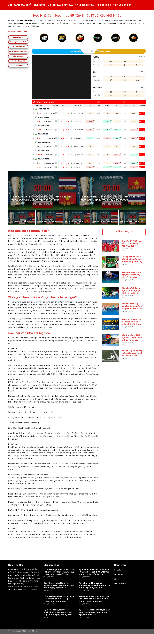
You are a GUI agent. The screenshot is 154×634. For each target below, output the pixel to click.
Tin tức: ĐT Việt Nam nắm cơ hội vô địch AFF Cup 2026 (132, 243)
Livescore (39, 5)
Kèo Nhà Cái (13, 20)
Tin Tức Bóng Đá (122, 5)
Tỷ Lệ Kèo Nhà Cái (84, 5)
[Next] (137, 40)
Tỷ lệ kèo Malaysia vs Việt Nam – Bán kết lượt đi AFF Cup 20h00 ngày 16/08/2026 (76, 221)
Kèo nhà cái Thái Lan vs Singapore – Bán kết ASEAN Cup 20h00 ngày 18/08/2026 (49, 221)
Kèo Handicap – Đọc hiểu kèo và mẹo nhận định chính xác (131, 321)
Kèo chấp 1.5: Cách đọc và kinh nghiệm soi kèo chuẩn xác (131, 290)
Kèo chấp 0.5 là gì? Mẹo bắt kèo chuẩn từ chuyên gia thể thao (132, 306)
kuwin (11, 542)
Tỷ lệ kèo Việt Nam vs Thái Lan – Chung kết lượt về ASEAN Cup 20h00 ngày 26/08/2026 (41, 198)
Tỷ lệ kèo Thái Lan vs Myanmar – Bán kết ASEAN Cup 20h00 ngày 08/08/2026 (94, 612)
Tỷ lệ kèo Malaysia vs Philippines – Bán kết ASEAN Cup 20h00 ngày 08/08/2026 (131, 221)
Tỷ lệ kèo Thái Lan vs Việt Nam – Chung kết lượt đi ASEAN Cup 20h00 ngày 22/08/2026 (110, 198)
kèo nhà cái (51, 235)
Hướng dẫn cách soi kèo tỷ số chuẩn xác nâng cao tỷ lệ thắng (132, 259)
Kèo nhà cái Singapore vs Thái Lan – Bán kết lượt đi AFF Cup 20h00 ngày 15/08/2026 (104, 221)
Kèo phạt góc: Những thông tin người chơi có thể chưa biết (132, 353)
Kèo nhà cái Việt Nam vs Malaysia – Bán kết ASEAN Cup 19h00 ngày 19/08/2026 (21, 221)
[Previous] (40, 40)
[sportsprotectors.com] (19, 5)
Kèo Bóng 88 (104, 5)
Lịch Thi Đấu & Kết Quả (60, 5)
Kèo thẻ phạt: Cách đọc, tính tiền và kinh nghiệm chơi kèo (132, 337)
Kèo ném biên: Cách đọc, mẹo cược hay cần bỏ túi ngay (131, 274)
